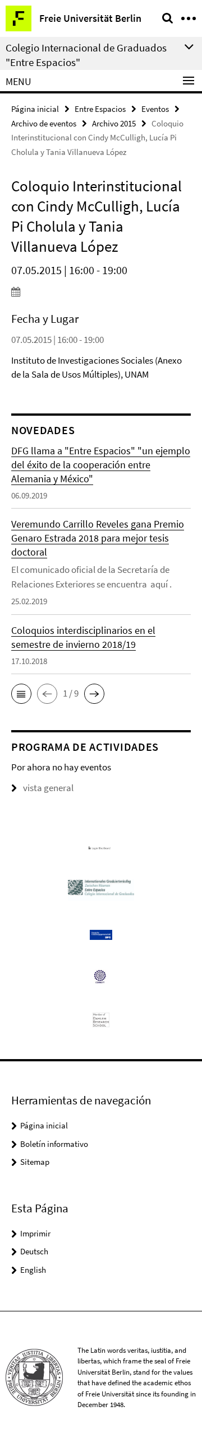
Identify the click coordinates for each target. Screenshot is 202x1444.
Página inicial (35, 109)
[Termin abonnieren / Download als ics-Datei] (101, 291)
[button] (21, 694)
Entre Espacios (100, 109)
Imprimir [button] (35, 1233)
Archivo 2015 (114, 123)
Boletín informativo (54, 1144)
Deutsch (34, 1251)
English (33, 1269)
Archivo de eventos (43, 123)
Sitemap (34, 1161)
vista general (48, 788)
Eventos (155, 109)
